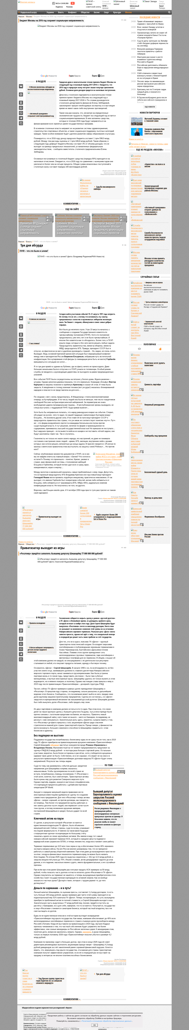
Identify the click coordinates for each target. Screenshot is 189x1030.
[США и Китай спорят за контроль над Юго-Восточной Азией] (137, 330)
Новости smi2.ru (25, 542)
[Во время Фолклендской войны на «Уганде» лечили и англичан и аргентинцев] (86, 188)
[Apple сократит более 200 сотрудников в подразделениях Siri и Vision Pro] (86, 517)
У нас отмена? (34, 343)
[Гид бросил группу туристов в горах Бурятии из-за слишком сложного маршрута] (28, 981)
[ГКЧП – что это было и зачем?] (86, 974)
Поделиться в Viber (21, 113)
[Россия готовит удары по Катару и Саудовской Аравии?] (137, 309)
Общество (85, 12)
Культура (117, 12)
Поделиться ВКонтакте (21, 86)
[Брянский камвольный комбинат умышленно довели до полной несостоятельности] (137, 516)
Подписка (59, 7)
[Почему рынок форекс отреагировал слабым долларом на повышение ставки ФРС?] (137, 364)
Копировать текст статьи (21, 123)
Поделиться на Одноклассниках (21, 103)
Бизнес (97, 12)
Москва (128, 12)
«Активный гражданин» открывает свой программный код (41, 114)
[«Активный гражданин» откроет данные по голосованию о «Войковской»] (137, 210)
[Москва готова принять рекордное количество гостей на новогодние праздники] (137, 262)
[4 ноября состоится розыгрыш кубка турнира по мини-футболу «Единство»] (137, 165)
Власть (61, 12)
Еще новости (150, 107)
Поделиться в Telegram (21, 118)
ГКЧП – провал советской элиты (106, 9)
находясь (87, 932)
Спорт (106, 12)
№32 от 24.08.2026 (62, 3)
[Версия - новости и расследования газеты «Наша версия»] (35, 6)
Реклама (69, 7)
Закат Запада (162, 7)
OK (94, 1025)
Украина (50, 12)
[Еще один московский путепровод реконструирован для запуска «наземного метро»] (137, 188)
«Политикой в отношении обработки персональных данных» (106, 1021)
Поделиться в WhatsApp (21, 108)
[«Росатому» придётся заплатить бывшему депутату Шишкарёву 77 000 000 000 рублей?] (28, 518)
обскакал (54, 745)
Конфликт (72, 12)
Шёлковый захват (134, 7)
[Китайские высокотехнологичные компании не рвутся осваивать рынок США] (137, 289)
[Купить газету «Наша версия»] (54, 3)
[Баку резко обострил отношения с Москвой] (137, 535)
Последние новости (150, 17)
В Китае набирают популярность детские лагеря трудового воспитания (41, 649)
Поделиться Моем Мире (21, 94)
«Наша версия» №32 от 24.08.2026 (114, 498)
